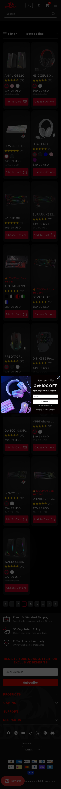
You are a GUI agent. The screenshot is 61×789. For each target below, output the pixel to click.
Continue (45, 402)
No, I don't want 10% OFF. (45, 405)
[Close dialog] (58, 377)
